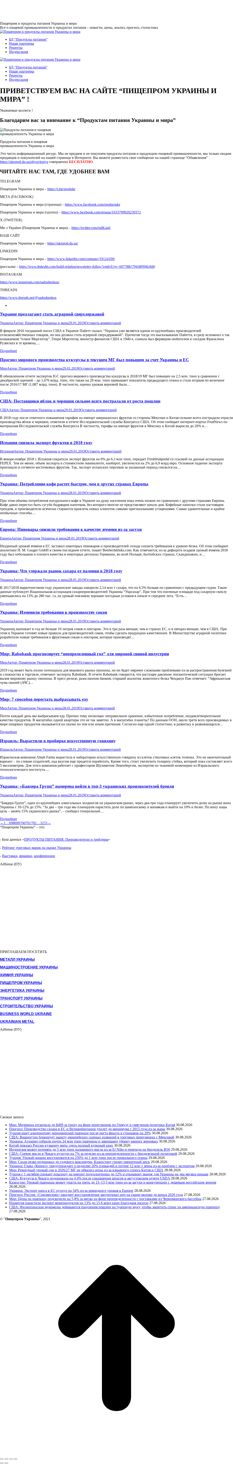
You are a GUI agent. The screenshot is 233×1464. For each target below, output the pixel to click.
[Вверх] (116, 1454)
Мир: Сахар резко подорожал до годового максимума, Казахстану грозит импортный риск (79, 1162)
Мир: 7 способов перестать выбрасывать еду (44, 699)
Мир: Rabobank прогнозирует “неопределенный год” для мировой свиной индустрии (84, 653)
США (4, 410)
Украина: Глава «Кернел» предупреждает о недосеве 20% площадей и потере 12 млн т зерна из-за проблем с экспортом (102, 1166)
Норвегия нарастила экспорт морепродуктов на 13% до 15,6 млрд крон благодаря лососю (78, 1203)
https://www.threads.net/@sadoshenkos (28, 298)
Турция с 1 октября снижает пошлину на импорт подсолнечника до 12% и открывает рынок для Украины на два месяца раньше (108, 1174)
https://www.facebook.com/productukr (92, 204)
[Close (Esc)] (2, 1459)
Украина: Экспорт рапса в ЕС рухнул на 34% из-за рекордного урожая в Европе (71, 1191)
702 (33, 823)
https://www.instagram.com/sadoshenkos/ (29, 282)
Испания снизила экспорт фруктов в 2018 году (46, 442)
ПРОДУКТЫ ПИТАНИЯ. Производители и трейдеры (66, 839)
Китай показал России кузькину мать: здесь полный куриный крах (61, 1145)
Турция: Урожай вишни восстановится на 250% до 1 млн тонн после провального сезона (78, 1158)
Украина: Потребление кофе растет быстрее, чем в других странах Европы (74, 484)
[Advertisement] (83, 10)
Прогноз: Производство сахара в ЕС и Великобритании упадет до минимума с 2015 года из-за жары (87, 1129)
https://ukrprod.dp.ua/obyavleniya (24, 162)
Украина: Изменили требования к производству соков (53, 612)
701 (28, 823)
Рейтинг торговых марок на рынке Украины (36, 848)
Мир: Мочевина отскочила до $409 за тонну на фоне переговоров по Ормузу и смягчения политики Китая (92, 1125)
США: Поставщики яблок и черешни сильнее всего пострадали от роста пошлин (80, 401)
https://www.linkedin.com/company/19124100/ (81, 259)
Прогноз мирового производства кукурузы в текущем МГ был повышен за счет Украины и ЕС (94, 359)
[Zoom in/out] (15, 1459)
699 (17, 823)
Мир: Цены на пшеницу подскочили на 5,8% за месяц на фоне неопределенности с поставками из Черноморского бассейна (105, 1199)
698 (12, 823)
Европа (5, 538)
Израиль (6, 749)
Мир (3, 368)
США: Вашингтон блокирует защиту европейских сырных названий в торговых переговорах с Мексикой (91, 1137)
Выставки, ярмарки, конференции (28, 856)
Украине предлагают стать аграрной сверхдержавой (52, 314)
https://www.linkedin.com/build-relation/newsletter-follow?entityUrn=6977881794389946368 (86, 267)
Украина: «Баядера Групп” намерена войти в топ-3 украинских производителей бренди (87, 786)
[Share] (6, 1459)
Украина (6, 323)
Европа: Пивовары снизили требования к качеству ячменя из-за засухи (71, 529)
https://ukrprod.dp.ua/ (62, 243)
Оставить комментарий (103, 323)
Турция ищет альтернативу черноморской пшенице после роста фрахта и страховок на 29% (80, 1133)
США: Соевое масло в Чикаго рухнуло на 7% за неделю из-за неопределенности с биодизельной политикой (93, 1154)
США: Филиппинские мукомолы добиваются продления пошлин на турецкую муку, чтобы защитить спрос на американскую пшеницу (114, 1207)
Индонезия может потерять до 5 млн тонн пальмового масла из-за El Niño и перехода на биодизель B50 (89, 1149)
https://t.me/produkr (61, 189)
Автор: (40, 323)
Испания (7, 451)
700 (22, 823)
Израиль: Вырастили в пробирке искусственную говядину (58, 740)
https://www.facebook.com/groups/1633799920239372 (101, 212)
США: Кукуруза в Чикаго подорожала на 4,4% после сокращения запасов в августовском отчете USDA (89, 1178)
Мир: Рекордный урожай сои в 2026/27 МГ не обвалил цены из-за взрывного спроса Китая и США (86, 1170)
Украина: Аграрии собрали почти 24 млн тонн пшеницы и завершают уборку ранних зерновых (83, 1141)
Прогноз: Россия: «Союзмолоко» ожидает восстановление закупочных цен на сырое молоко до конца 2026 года (96, 1195)
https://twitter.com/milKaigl (90, 228)
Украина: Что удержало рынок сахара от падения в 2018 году (61, 571)
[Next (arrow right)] (6, 1463)
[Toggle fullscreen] (11, 1459)
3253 (43, 823)
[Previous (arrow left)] (2, 1463)
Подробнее (8, 351)
